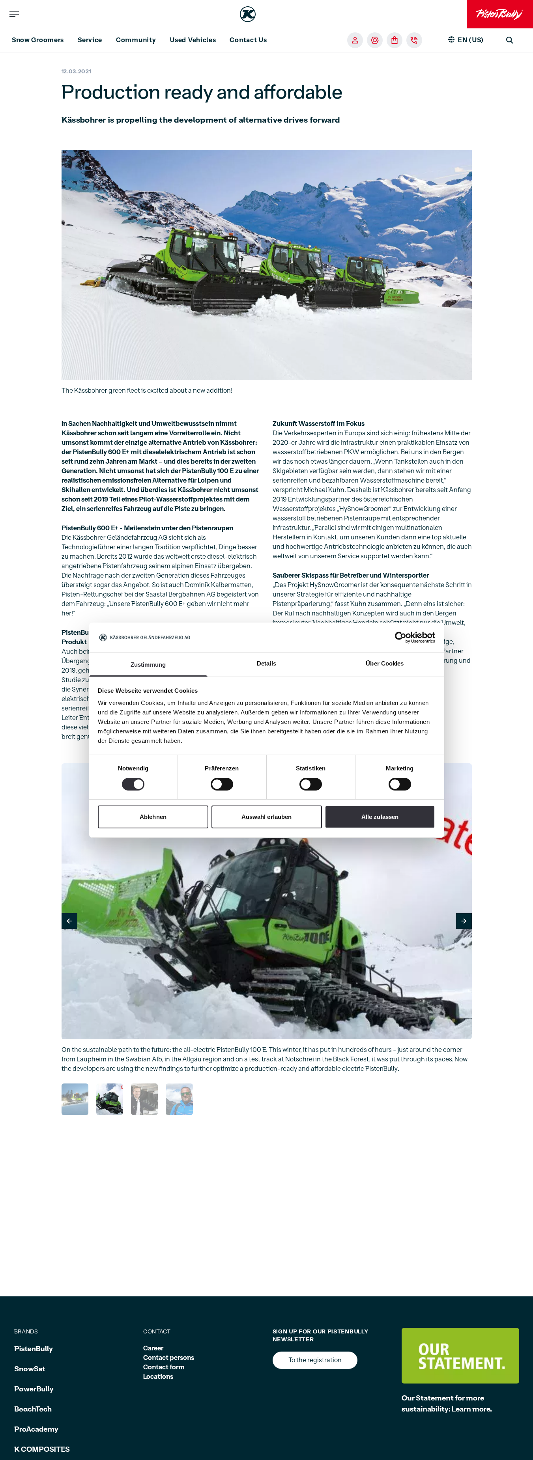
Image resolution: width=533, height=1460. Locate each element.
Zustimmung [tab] (148, 664)
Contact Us (248, 40)
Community (136, 40)
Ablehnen (153, 816)
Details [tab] (266, 663)
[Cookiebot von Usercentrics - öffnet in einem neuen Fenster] (400, 637)
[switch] (222, 784)
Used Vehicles (193, 40)
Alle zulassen (379, 816)
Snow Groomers (38, 40)
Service (90, 40)
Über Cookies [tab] (385, 663)
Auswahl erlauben (266, 816)
